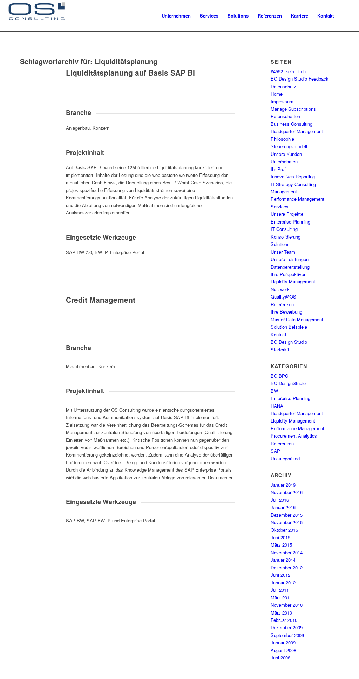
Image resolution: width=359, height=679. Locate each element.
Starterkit (280, 349)
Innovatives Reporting (293, 176)
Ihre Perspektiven (288, 274)
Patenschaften (285, 116)
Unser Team (283, 251)
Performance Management (297, 199)
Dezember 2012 (287, 567)
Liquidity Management (293, 281)
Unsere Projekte (287, 214)
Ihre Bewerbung (286, 311)
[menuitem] (176, 15)
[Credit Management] (34, 311)
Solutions (280, 244)
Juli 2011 (280, 590)
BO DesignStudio (288, 383)
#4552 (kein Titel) (288, 71)
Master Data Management (297, 319)
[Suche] (345, 15)
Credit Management (100, 299)
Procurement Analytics (294, 435)
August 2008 (283, 650)
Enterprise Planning (290, 221)
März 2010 (281, 612)
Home (277, 93)
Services (280, 206)
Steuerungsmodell (289, 146)
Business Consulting (291, 124)
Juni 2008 (280, 657)
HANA (277, 406)
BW (274, 390)
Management (284, 191)
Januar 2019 (283, 484)
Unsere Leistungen (290, 259)
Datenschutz (283, 86)
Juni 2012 (280, 574)
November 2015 (287, 522)
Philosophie (282, 139)
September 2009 (287, 635)
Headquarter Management (297, 131)
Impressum (282, 101)
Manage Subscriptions (293, 108)
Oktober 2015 (284, 530)
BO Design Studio (289, 341)
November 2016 (287, 492)
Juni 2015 (280, 537)
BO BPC (279, 375)
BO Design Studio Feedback (299, 78)
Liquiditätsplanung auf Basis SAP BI (130, 72)
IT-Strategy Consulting (293, 184)
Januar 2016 (283, 507)
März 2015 (281, 544)
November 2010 (287, 605)
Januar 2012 (283, 582)
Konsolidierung (285, 236)
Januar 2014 (283, 559)
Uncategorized (285, 458)
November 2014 (287, 552)
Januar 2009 (283, 642)
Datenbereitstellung (290, 266)
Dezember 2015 (287, 515)
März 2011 (281, 597)
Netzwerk (280, 289)
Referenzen (282, 304)
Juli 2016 (280, 499)
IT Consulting (284, 229)
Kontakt (278, 334)
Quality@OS (283, 296)
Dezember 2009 (287, 627)
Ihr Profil (279, 169)
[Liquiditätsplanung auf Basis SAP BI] (34, 84)
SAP (275, 450)
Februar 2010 (284, 620)
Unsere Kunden (286, 154)
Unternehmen (284, 161)
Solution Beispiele (289, 326)
